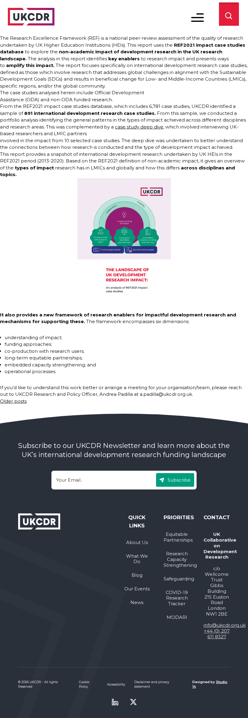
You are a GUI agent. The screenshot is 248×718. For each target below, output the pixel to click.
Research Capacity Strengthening (177, 559)
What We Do (137, 559)
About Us (137, 542)
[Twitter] (133, 702)
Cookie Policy (84, 684)
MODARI (177, 617)
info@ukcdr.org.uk (225, 625)
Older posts (13, 401)
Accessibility (116, 684)
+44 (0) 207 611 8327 (217, 634)
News (136, 602)
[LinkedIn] (115, 702)
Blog (137, 575)
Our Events (137, 589)
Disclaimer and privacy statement (151, 684)
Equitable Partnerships (177, 537)
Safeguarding (177, 579)
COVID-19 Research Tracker (177, 598)
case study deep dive (139, 127)
